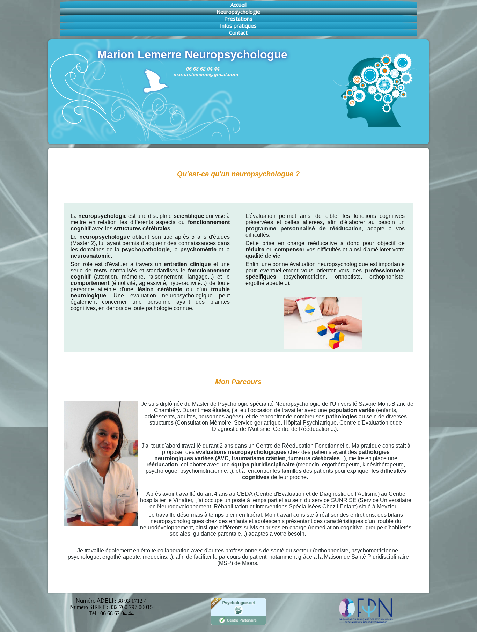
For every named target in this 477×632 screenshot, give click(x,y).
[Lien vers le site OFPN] (365, 621)
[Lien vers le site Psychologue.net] (238, 624)
